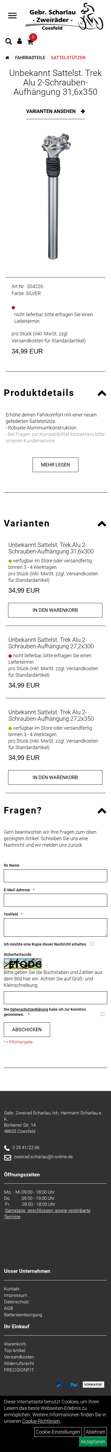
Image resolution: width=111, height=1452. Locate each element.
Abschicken (27, 1029)
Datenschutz (16, 1301)
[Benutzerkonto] (19, 41)
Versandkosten (19, 1357)
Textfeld (11, 914)
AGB (8, 1308)
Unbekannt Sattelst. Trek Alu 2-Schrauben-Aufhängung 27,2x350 (51, 715)
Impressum (15, 1295)
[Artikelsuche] (8, 42)
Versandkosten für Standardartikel (48, 340)
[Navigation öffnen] (12, 16)
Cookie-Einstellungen (58, 1432)
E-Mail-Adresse (17, 890)
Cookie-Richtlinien (41, 1421)
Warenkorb (15, 1344)
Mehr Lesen (55, 465)
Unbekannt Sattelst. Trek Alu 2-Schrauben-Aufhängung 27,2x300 (51, 643)
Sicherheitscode (18, 954)
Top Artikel (14, 1350)
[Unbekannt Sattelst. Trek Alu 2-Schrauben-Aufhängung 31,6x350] (55, 197)
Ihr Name (11, 865)
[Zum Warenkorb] (30, 42)
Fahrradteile (30, 57)
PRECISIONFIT (19, 1370)
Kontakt (11, 1288)
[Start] (7, 57)
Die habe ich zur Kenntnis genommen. (45, 1012)
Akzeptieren (93, 1441)
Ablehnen (95, 1432)
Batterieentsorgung (23, 1314)
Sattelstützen (68, 57)
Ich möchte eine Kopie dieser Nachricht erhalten (45, 944)
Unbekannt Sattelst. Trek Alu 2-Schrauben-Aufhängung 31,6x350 (55, 82)
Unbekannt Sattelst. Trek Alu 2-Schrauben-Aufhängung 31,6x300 (51, 548)
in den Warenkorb (55, 610)
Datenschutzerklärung (29, 1009)
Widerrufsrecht (19, 1363)
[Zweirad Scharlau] (64, 16)
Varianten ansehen (51, 111)
